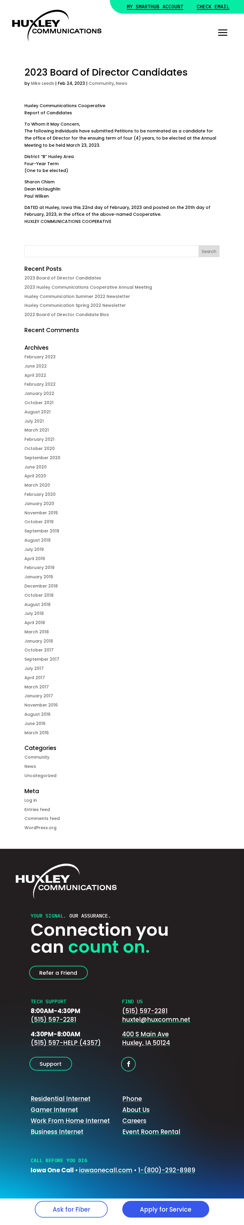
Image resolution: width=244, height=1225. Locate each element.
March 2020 (37, 485)
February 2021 (39, 439)
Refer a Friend (58, 972)
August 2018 (37, 604)
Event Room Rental (151, 1131)
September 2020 (42, 458)
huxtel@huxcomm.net (156, 1019)
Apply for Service (165, 1209)
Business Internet (57, 1131)
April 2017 (34, 678)
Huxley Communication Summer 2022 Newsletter (77, 296)
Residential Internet (60, 1098)
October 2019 (39, 522)
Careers (134, 1120)
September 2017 (41, 659)
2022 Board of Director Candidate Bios (66, 315)
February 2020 (40, 494)
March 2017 (36, 687)
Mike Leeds (42, 83)
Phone (132, 1098)
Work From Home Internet (70, 1120)
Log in (30, 800)
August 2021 (37, 412)
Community (101, 83)
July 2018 (34, 613)
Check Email (213, 7)
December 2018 (41, 586)
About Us (136, 1109)
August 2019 (37, 540)
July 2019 (34, 549)
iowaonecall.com (105, 1170)
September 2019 (41, 531)
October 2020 (39, 448)
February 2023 (40, 357)
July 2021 (34, 421)
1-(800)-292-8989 (166, 1170)
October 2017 (39, 650)
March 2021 (36, 430)
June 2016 (35, 723)
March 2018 (36, 632)
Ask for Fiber (71, 1209)
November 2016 (41, 705)
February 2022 (40, 384)
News (121, 83)
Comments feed (42, 818)
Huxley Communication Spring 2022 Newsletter (75, 305)
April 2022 (35, 375)
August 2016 (37, 714)
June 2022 (35, 366)
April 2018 (34, 623)
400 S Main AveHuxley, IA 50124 (146, 1038)
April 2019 (34, 559)
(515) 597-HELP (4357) (66, 1042)
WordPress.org (40, 828)
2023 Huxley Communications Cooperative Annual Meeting (88, 287)
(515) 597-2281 (53, 1019)
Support (51, 1064)
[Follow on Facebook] (128, 1064)
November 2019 (41, 513)
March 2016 (36, 733)
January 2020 (39, 504)
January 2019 (38, 577)
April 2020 (35, 476)
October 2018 (39, 595)
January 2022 (39, 393)
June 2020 (35, 467)
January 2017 (38, 696)
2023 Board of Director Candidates (62, 278)
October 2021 (39, 403)
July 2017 (34, 668)
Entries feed (37, 809)
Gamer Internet (54, 1109)
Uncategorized (40, 776)
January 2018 (38, 641)
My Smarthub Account (155, 7)
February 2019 (39, 568)
